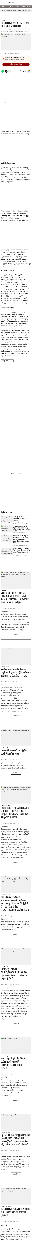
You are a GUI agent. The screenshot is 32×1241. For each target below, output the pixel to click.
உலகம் (17, 7)
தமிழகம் (4, 7)
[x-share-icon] (6, 72)
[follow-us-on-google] (29, 71)
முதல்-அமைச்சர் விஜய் (9, 1167)
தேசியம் (11, 7)
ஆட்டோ (7, 360)
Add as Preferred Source (16, 64)
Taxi (12, 360)
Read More (16, 634)
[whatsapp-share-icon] (2, 72)
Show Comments (16, 474)
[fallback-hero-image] (7, 519)
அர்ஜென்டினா (6, 619)
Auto (3, 360)
